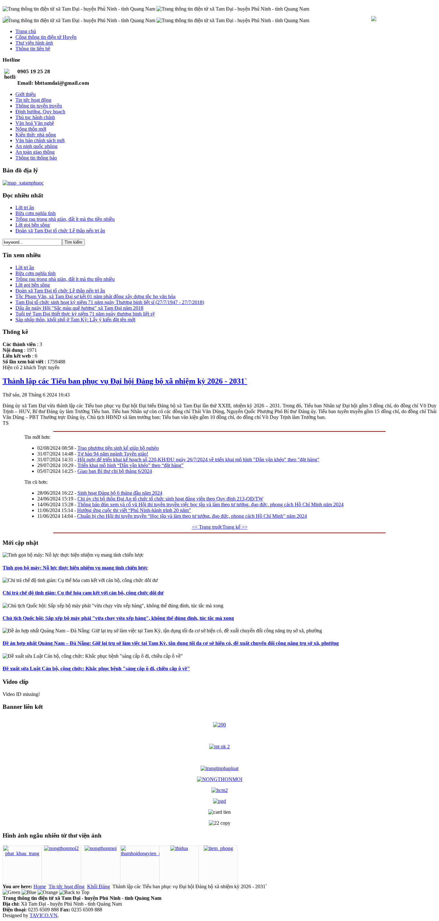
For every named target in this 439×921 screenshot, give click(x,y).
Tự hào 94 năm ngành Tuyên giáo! (112, 453)
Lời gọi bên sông (32, 225)
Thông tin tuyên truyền (38, 106)
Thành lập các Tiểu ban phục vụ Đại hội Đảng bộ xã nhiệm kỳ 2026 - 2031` (125, 381)
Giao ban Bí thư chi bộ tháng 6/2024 (114, 471)
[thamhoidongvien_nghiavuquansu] (155, 853)
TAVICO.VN (44, 915)
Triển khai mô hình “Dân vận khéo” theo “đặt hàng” (130, 465)
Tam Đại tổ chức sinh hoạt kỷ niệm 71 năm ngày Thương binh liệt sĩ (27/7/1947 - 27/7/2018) (109, 302)
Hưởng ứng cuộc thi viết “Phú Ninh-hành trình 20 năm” (134, 510)
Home (39, 886)
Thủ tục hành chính (35, 117)
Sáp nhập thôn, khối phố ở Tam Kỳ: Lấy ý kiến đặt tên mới (75, 319)
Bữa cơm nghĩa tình (35, 213)
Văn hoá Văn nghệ (34, 123)
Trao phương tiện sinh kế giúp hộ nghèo (118, 448)
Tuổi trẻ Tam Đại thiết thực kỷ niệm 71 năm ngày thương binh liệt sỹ (85, 314)
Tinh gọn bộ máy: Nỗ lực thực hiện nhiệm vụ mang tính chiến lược (75, 567)
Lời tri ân (24, 207)
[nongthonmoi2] (61, 848)
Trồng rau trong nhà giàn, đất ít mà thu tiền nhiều (65, 219)
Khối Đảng (98, 886)
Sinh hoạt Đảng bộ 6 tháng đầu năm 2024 (119, 493)
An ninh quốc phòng (36, 146)
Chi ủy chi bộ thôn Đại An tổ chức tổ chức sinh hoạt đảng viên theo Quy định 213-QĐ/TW (170, 498)
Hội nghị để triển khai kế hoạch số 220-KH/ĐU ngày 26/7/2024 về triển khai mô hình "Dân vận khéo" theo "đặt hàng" (198, 459)
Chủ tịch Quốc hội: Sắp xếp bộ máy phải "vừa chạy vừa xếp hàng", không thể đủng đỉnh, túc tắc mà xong (118, 618)
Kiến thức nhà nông (35, 134)
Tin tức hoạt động (33, 100)
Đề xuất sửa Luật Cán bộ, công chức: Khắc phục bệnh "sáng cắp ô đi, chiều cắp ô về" (96, 668)
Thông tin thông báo (36, 158)
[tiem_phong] (218, 848)
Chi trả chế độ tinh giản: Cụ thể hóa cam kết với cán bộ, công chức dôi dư (83, 592)
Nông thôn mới (30, 129)
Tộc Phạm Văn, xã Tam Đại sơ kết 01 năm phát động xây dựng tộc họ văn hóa (95, 296)
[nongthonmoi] (101, 848)
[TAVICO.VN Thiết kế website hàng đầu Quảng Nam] (373, 19)
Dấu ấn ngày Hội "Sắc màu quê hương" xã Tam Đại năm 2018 (79, 308)
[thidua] (179, 848)
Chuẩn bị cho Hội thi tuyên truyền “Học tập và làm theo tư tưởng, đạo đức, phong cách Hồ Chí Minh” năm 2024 (192, 516)
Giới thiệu (25, 94)
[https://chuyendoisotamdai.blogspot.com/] (219, 724)
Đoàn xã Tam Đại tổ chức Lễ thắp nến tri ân (60, 230)
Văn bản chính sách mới (40, 140)
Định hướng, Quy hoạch (40, 111)
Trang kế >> (234, 527)
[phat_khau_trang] (22, 853)
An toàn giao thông (35, 152)
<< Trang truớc (207, 527)
